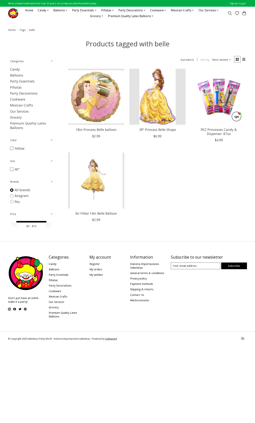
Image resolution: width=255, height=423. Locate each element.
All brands (22, 190)
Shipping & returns (141, 289)
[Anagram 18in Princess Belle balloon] (96, 97)
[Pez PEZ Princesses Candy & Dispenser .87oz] (219, 97)
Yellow (19, 148)
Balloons (16, 75)
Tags (22, 30)
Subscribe (234, 266)
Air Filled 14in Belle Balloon (96, 213)
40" (17, 169)
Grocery (16, 117)
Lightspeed (111, 338)
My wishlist (96, 274)
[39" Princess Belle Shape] (157, 97)
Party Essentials (22, 81)
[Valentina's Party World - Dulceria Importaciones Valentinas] (13, 13)
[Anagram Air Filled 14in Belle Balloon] (96, 180)
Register (94, 264)
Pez (17, 201)
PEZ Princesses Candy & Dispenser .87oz (219, 131)
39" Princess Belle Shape (157, 129)
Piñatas (16, 87)
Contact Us (137, 295)
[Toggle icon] (230, 13)
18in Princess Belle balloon (96, 129)
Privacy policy (138, 278)
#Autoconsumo (139, 300)
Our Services (19, 111)
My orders (95, 269)
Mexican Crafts (21, 105)
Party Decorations (24, 93)
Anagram (22, 195)
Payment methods (141, 284)
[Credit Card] (242, 339)
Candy (15, 69)
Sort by (204, 59)
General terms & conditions (147, 273)
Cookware (17, 99)
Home (29, 10)
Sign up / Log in (238, 3)
